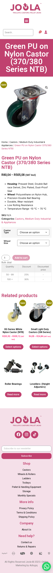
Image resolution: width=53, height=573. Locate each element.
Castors (14, 142)
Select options (13, 346)
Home (4, 142)
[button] (26, 20)
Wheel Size (7, 242)
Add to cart (21, 257)
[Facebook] (18, 434)
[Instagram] (26, 434)
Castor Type (7, 231)
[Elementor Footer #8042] (34, 434)
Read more (13, 394)
